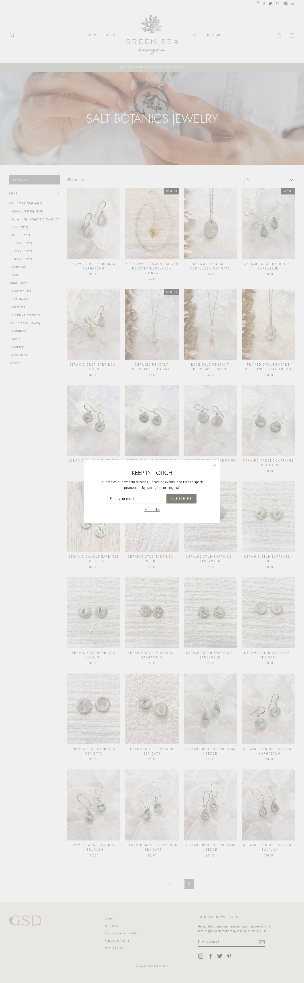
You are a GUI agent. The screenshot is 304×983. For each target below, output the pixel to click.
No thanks (152, 510)
